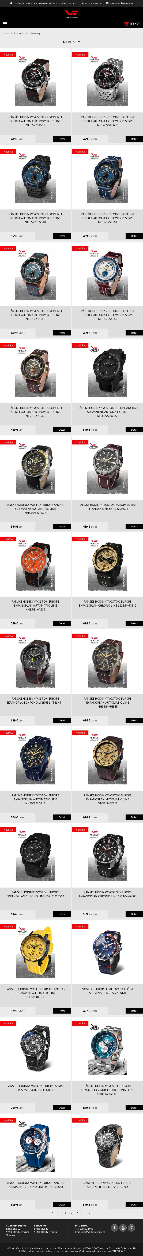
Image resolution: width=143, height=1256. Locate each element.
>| (90, 1213)
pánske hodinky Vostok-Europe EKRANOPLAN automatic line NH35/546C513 (107, 799)
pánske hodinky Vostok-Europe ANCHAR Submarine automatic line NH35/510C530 (35, 993)
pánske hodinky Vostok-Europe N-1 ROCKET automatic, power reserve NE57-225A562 (107, 315)
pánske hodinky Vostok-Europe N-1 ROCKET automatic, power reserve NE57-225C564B (35, 218)
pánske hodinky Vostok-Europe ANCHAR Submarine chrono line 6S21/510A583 (35, 1185)
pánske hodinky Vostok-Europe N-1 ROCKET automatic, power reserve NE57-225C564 (107, 218)
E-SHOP (135, 24)
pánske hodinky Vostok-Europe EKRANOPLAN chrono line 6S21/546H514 (35, 700)
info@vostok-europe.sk (121, 3)
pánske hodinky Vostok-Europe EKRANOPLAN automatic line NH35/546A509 (35, 605)
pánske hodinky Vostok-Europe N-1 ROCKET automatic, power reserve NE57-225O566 (35, 315)
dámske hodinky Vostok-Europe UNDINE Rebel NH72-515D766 (107, 1185)
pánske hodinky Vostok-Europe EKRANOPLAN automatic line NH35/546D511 (35, 799)
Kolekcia (18, 33)
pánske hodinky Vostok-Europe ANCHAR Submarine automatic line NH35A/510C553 (108, 412)
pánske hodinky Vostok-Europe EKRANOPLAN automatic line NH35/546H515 (107, 702)
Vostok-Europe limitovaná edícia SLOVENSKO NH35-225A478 (107, 991)
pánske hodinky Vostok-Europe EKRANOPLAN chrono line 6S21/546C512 (107, 603)
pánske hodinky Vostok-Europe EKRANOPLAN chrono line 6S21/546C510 (35, 894)
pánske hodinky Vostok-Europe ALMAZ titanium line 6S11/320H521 (108, 507)
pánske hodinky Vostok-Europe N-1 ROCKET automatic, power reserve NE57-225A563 (35, 121)
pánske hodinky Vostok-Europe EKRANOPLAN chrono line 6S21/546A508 (107, 894)
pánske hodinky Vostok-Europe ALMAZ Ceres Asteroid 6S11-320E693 (35, 1088)
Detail (62, 139)
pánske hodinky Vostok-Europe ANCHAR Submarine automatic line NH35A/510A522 (35, 509)
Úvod (6, 33)
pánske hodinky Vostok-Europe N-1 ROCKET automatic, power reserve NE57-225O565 (35, 412)
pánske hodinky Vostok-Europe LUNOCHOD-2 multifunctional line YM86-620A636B (107, 1090)
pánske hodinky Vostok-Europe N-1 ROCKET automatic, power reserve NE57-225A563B (107, 121)
